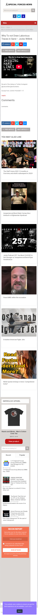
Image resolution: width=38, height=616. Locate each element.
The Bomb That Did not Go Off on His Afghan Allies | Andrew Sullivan (18, 498)
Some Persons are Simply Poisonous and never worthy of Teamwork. (19, 513)
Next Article (22, 50)
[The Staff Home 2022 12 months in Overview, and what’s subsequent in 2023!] (19, 154)
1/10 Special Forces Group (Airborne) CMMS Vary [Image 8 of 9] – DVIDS (18, 463)
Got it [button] (19, 611)
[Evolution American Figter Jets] (19, 322)
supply (4, 95)
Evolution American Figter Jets (14, 339)
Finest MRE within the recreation (14, 297)
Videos (8, 27)
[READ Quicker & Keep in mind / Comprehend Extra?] (19, 364)
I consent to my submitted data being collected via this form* (14, 544)
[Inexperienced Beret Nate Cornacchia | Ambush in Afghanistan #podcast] (19, 196)
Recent (8, 455)
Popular (22, 455)
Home (2, 27)
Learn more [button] (28, 606)
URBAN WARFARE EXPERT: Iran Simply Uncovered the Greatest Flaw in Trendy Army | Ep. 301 (19, 481)
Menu (5, 23)
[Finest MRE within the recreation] (19, 280)
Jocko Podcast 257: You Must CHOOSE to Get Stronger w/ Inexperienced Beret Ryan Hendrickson (18, 257)
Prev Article (9, 50)
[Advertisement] (20, 114)
